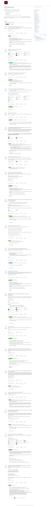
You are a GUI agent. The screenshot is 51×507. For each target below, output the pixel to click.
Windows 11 (26, 144)
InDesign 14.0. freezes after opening (13, 271)
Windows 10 (23, 144)
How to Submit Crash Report (26, 16)
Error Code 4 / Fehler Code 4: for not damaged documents (16, 88)
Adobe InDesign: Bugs (38, 37)
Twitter (20, 153)
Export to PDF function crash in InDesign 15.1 (14, 225)
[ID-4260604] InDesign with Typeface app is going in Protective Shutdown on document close (18, 294)
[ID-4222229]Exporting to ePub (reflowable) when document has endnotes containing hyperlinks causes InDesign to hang (20, 410)
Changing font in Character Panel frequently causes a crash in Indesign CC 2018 (19, 348)
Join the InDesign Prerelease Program (8, 17)
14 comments (9, 211)
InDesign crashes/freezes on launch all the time (14, 49)
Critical (25, 33)
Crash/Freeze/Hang (12, 31)
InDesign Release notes (18, 66)
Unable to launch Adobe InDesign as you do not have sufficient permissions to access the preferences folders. (20, 371)
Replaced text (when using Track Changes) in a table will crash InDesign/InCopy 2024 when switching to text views (20, 200)
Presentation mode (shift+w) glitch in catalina (14, 156)
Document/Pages (36, 19)
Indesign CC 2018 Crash (11, 326)
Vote (5, 28)
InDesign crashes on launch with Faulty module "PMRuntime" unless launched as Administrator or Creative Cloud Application (19, 466)
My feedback (12, 24)
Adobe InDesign (15, 153)
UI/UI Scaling (35, 32)
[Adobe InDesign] (6, 3)
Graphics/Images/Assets (36, 21)
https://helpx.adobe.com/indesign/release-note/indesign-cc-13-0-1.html (16, 343)
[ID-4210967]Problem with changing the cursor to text (15, 26)
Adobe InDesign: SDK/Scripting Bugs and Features (40, 39)
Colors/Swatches (35, 17)
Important (21, 33)
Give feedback (37, 36)
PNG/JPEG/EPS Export (36, 27)
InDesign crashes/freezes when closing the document (15, 392)
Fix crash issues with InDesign (14, 64)
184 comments (9, 31)
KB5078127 (12, 147)
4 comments (9, 258)
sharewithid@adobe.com (11, 455)
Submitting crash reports (21, 69)
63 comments (9, 115)
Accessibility (35, 13)
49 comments (9, 181)
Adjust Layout (35, 14)
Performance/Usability (36, 26)
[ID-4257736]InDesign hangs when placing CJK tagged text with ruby (17, 248)
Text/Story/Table (35, 31)
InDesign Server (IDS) (36, 23)
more (8, 136)
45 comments (9, 75)
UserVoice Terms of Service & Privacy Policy (23, 505)
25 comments (9, 275)
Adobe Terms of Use (29, 505)
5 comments (9, 395)
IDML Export (35, 22)
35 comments (9, 162)
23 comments (9, 480)
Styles (35, 30)
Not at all (17, 33)
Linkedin (18, 153)
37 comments (9, 381)
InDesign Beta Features (38, 40)
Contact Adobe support (28, 69)
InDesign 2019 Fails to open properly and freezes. (15, 172)
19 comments (9, 312)
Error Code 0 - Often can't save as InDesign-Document (15, 434)
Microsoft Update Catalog (20, 148)
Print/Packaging (35, 28)
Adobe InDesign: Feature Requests (39, 38)
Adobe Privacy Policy (32, 505)
